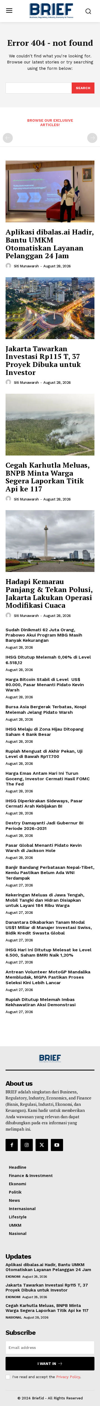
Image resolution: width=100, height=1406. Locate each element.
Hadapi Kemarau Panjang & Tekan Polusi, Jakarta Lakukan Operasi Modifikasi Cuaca (49, 593)
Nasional (14, 1317)
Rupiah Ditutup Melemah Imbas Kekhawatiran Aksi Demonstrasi (41, 1002)
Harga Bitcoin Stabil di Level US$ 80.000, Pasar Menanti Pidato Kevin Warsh (45, 685)
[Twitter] (42, 1145)
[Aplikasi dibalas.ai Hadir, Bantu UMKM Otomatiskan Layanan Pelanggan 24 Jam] (50, 191)
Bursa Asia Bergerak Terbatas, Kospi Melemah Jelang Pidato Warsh (46, 709)
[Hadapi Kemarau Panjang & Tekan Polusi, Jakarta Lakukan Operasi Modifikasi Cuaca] (50, 541)
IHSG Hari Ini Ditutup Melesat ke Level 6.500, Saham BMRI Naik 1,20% (48, 952)
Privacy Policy (68, 1377)
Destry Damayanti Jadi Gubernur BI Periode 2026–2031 (45, 825)
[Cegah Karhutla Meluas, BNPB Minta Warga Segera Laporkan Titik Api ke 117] (50, 425)
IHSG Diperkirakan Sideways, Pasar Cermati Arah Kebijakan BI (44, 803)
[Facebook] (12, 1145)
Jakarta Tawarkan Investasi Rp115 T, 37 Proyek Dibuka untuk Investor (43, 360)
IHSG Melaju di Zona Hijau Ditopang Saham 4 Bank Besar (45, 731)
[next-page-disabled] (92, 138)
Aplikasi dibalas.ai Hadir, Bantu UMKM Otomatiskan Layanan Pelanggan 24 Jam (50, 243)
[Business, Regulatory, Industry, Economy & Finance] (50, 1058)
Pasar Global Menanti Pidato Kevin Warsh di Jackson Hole (44, 848)
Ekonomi (13, 1277)
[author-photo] (9, 266)
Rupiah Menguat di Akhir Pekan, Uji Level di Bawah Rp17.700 (44, 754)
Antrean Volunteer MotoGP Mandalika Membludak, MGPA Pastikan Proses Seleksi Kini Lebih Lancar (48, 977)
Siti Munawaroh (26, 266)
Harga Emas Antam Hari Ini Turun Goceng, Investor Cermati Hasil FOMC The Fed (48, 778)
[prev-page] (8, 138)
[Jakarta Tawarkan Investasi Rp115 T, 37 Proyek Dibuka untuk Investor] (50, 308)
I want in (47, 1364)
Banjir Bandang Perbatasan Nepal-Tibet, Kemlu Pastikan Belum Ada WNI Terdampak (50, 872)
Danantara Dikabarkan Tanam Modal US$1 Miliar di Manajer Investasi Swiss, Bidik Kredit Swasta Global (49, 927)
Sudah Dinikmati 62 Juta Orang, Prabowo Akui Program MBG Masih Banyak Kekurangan (44, 635)
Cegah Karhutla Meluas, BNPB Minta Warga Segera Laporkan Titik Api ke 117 (48, 476)
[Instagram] (27, 1145)
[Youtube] (57, 1145)
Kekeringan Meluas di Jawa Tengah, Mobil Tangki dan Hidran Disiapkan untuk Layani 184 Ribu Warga (45, 900)
